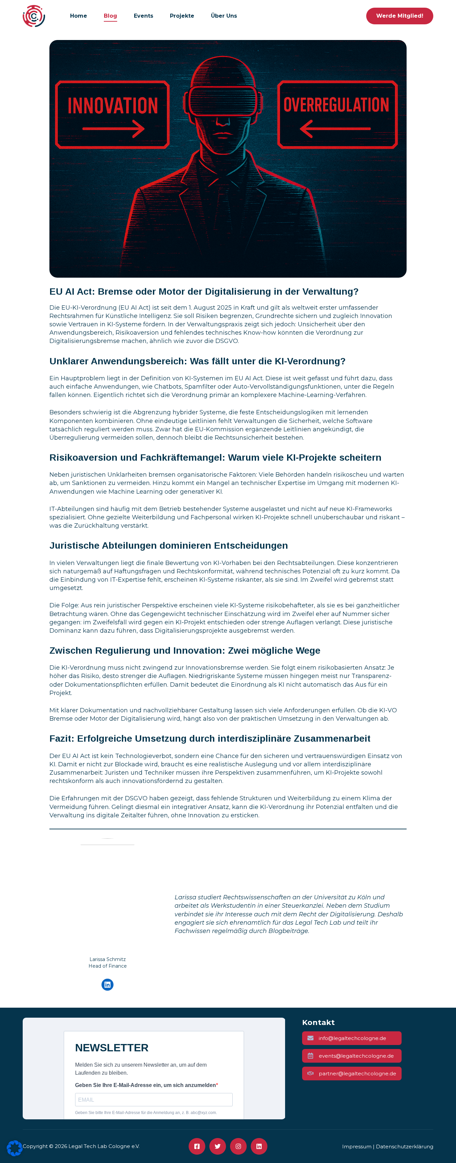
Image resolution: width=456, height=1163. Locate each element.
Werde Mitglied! (399, 16)
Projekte (182, 16)
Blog (110, 16)
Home (78, 16)
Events (143, 16)
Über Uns (224, 16)
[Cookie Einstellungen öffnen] (15, 1154)
